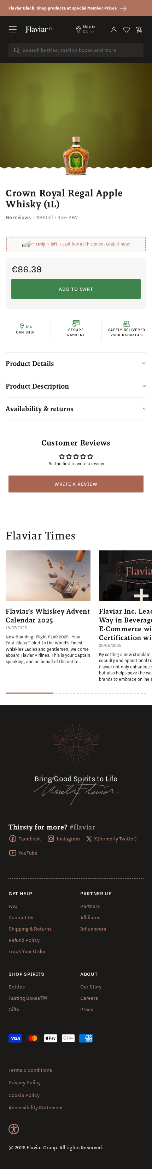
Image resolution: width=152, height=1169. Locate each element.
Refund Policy (24, 940)
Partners (90, 906)
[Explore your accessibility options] (13, 1129)
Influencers (93, 929)
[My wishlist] (126, 29)
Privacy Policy (24, 1082)
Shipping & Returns (30, 929)
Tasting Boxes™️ (27, 998)
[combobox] (76, 50)
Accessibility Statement (35, 1107)
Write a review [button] (75, 484)
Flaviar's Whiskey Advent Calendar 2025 (48, 615)
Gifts (13, 1009)
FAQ (13, 906)
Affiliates (90, 917)
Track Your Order (27, 951)
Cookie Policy (24, 1095)
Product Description (37, 386)
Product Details (30, 363)
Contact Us (20, 917)
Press (86, 1009)
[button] (12, 29)
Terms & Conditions (30, 1070)
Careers (89, 998)
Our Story (90, 987)
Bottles (16, 987)
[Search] (17, 50)
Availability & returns (40, 409)
